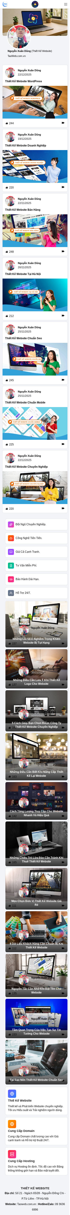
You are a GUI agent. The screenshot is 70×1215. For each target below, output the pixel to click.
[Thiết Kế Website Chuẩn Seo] (35, 363)
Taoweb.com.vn (26, 1204)
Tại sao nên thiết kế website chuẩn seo (36, 1079)
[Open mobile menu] (65, 4)
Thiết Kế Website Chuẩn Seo (23, 338)
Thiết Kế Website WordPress (23, 81)
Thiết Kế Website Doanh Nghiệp (25, 145)
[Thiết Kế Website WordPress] (35, 106)
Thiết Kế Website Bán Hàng (22, 209)
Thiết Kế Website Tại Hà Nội (23, 274)
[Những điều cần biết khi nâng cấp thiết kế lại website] (36, 756)
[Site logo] (35, 4)
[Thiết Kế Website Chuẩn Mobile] (35, 428)
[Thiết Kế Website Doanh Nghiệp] (35, 171)
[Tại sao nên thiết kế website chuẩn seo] (36, 1062)
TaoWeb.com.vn (17, 55)
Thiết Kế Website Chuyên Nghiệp (26, 466)
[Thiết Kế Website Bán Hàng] (35, 235)
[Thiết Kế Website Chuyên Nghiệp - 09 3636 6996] (35, 22)
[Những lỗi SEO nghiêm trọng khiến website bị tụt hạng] (36, 624)
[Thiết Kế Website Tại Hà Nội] (35, 299)
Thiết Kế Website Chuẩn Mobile (25, 402)
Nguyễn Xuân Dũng (29, 70)
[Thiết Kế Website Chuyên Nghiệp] (35, 492)
